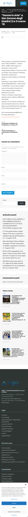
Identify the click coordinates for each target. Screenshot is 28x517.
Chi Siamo (4, 415)
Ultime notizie (8, 291)
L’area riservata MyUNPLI (9, 450)
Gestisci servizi (14, 499)
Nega (14, 507)
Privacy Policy (5, 402)
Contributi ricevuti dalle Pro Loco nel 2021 (13, 462)
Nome (3, 167)
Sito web (3, 184)
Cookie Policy (14, 515)
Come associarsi (6, 448)
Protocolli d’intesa (7, 426)
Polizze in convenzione (8, 474)
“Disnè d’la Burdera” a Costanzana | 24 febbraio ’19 (9, 132)
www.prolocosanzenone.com (11, 117)
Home (3, 9)
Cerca (4, 200)
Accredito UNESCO (7, 424)
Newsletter (4, 11)
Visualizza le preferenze (14, 512)
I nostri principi (5, 417)
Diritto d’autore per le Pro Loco (10, 452)
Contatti (4, 433)
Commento (4, 151)
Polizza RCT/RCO (7, 476)
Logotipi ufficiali (6, 436)
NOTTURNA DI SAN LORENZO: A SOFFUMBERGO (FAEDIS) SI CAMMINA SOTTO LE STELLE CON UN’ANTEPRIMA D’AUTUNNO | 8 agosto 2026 (13, 223)
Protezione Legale (7, 479)
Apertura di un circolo (7, 457)
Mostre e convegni (11, 9)
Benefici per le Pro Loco (8, 459)
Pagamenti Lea (6, 455)
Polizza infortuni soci (7, 481)
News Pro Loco (20, 9)
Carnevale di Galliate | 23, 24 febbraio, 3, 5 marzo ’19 (10, 123)
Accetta (14, 503)
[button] (25, 484)
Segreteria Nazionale (7, 429)
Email (3, 175)
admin (13, 32)
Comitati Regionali (7, 431)
